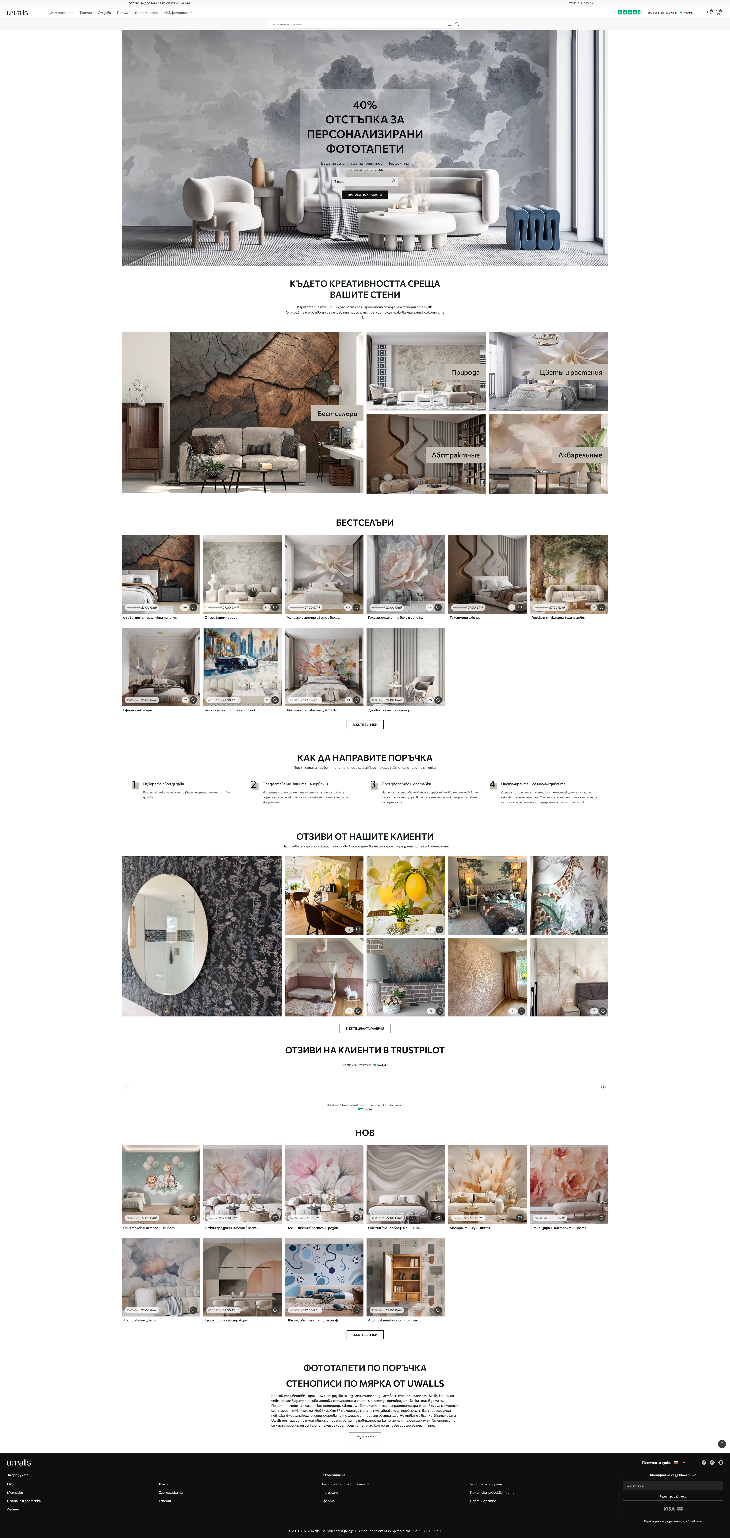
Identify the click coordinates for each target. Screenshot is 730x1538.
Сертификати (171, 1492)
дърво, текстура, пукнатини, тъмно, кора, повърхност (151, 617)
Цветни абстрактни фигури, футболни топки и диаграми (314, 1320)
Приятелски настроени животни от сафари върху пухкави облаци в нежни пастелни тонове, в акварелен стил (151, 1228)
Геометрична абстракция (226, 1320)
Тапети (165, 1501)
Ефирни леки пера (137, 710)
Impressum (329, 1492)
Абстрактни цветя (139, 1320)
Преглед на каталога (365, 194)
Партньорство (483, 1501)
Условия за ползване (486, 1484)
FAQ (10, 1484)
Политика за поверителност (345, 1484)
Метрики (15, 1492)
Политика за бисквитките (492, 1492)
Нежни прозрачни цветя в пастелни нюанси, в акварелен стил (232, 1228)
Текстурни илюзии (465, 617)
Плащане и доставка (24, 1501)
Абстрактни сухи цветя (470, 1228)
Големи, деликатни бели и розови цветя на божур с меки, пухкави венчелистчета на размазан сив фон (396, 617)
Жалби (164, 1484)
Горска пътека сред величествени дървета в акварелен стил (559, 617)
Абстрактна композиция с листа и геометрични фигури (396, 1320)
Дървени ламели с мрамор (389, 710)
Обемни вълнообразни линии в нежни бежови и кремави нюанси (396, 1228)
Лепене (13, 1509)
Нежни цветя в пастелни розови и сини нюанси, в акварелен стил (314, 1228)
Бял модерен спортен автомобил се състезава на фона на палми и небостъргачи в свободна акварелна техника (232, 710)
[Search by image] (450, 24)
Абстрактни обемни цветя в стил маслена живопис (314, 710)
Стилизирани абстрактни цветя (558, 1228)
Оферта (328, 1501)
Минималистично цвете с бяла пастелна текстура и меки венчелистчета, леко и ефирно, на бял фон (314, 617)
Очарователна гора (221, 617)
